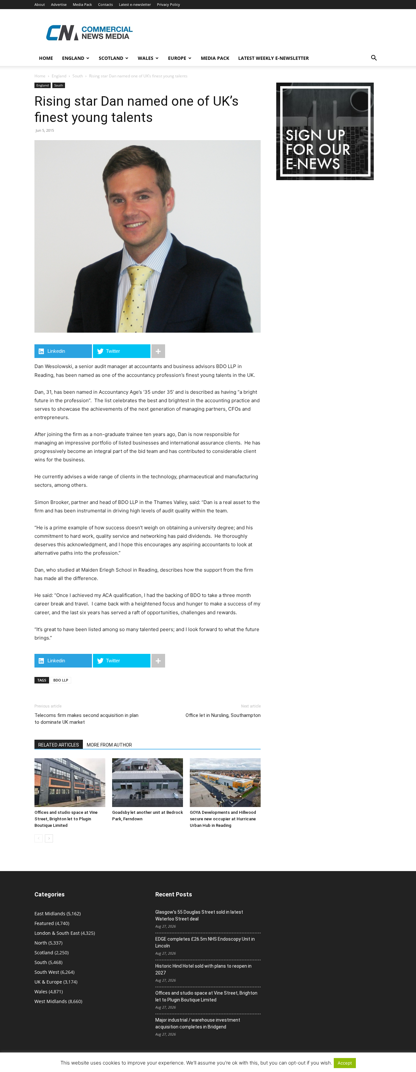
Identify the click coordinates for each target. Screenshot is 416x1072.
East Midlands (49, 913)
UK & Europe (48, 982)
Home (46, 58)
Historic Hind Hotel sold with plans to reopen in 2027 (203, 969)
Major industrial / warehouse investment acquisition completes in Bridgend (197, 1023)
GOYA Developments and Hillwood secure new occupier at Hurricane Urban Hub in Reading (223, 819)
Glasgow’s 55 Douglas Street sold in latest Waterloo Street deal (199, 915)
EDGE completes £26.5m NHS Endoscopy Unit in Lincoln (205, 942)
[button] (374, 59)
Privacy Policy (168, 4)
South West (46, 972)
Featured (44, 923)
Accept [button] (345, 1062)
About (39, 4)
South (77, 76)
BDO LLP (60, 680)
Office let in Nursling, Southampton (223, 715)
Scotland (111, 58)
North (40, 943)
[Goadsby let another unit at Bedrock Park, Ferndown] (147, 782)
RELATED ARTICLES (58, 745)
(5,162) (57, 913)
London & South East (57, 933)
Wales (145, 58)
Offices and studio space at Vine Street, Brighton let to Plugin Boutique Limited (66, 819)
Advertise (59, 4)
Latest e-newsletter (135, 4)
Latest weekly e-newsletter (273, 58)
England (59, 76)
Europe (177, 58)
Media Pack (82, 4)
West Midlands (50, 1001)
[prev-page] (38, 838)
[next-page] (49, 838)
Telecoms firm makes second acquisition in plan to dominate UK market (86, 718)
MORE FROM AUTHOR (109, 745)
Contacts (105, 4)
